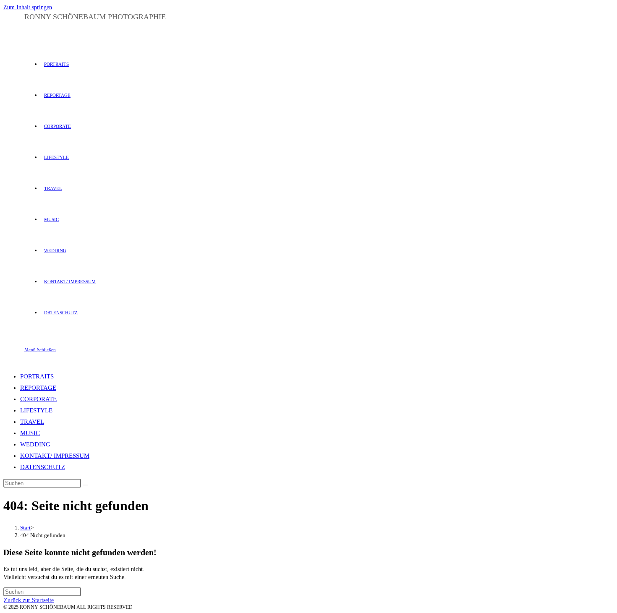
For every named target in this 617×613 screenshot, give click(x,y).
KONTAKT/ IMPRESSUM (54, 455)
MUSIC (30, 433)
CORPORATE (38, 399)
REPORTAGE (38, 387)
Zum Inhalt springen (27, 7)
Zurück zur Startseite (29, 600)
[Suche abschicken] (86, 485)
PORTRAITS (37, 376)
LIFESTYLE (36, 410)
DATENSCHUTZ (42, 467)
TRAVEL (32, 421)
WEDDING (35, 444)
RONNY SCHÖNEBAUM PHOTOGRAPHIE (95, 17)
